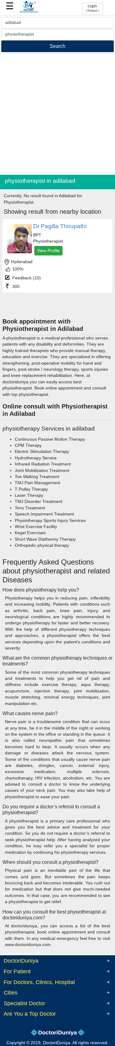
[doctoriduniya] (29, 12)
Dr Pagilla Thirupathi (59, 226)
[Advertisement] (57, 114)
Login (92, 8)
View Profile (48, 250)
